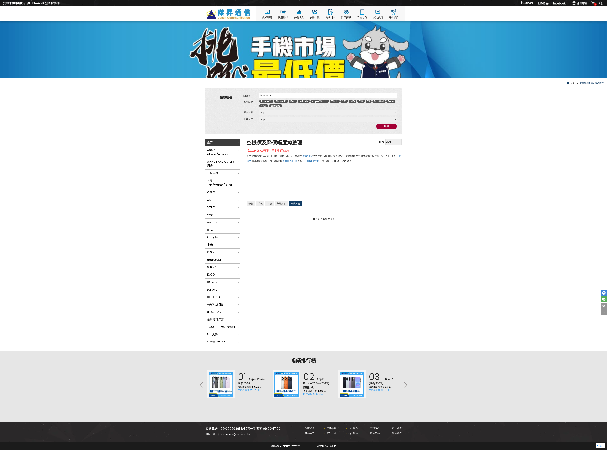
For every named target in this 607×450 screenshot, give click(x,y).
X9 (368, 101)
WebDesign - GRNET (326, 446)
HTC (210, 230)
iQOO (211, 274)
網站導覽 (397, 433)
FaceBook (604, 293)
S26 (344, 101)
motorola (214, 260)
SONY (211, 207)
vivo (210, 215)
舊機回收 (330, 17)
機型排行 (283, 17)
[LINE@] (543, 3)
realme (212, 222)
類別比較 (331, 433)
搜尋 (601, 3)
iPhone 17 (266, 101)
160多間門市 (312, 161)
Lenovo (212, 290)
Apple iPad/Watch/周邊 (220, 164)
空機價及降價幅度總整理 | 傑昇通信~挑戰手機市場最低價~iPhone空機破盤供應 (234, 17)
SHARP (211, 267)
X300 (264, 105)
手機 (260, 203)
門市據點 (346, 17)
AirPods (303, 101)
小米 (210, 245)
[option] (238, 384)
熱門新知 (353, 433)
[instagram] (527, 3)
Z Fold (334, 101)
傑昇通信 (307, 156)
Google (212, 237)
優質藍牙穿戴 (215, 319)
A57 (361, 101)
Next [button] (405, 385)
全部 (210, 142)
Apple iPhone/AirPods (218, 152)
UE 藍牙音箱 (215, 312)
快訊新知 (378, 17)
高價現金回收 (289, 161)
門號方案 (362, 17)
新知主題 (309, 433)
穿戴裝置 (281, 203)
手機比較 (315, 17)
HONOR (212, 282)
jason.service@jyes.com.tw (234, 434)
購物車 (595, 4)
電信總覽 (397, 428)
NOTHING (213, 297)
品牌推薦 (331, 428)
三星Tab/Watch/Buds (219, 183)
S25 (352, 101)
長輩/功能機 (215, 304)
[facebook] (559, 3)
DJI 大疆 (212, 334)
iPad (292, 101)
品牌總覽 (309, 428)
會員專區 (582, 3)
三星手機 (212, 173)
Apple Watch (319, 101)
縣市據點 (353, 428)
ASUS (210, 200)
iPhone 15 (281, 101)
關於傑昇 (394, 17)
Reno (391, 101)
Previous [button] (201, 385)
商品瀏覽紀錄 (604, 305)
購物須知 (375, 433)
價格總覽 (267, 17)
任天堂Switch (216, 342)
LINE (604, 299)
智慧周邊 (295, 203)
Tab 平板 (379, 101)
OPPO (211, 192)
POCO (211, 252)
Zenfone (275, 105)
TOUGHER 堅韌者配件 (221, 327)
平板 (269, 203)
